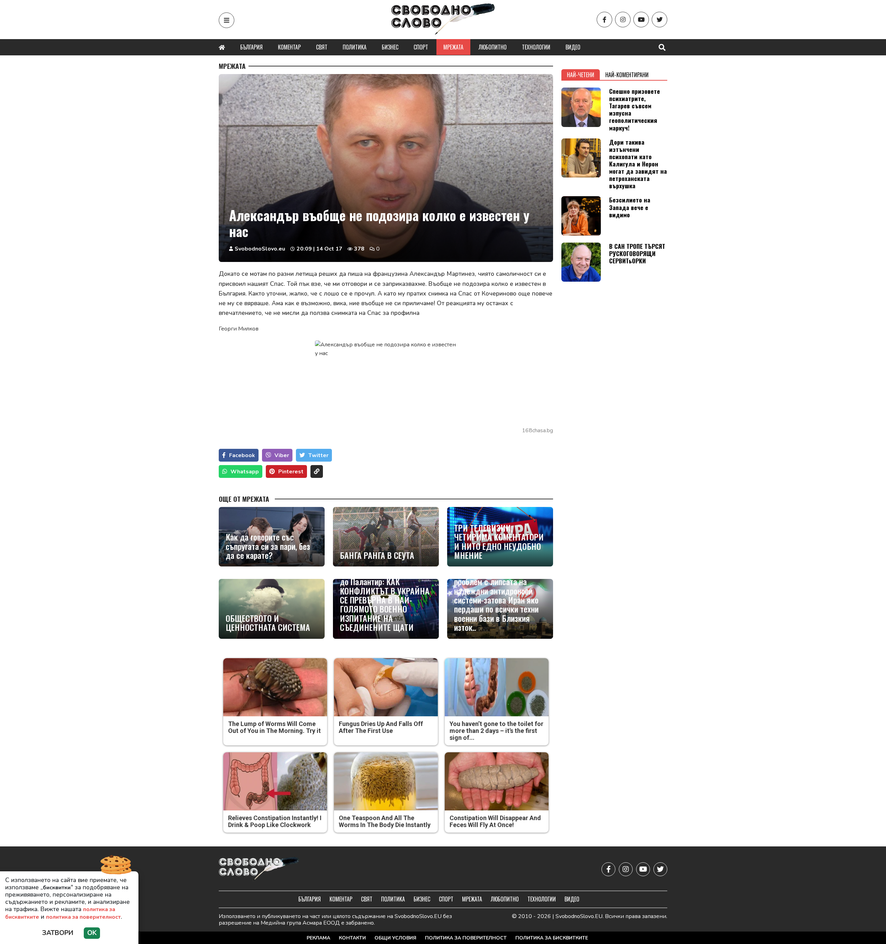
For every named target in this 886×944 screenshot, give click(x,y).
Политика (355, 47)
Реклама (318, 938)
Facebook (242, 455)
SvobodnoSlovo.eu (260, 249)
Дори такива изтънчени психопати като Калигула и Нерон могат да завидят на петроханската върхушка (638, 163)
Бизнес (390, 47)
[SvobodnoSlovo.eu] (259, 869)
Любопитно (493, 47)
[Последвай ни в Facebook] (604, 19)
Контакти (352, 938)
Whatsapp (244, 471)
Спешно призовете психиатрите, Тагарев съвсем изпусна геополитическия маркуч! (634, 109)
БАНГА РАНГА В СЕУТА (377, 555)
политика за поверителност (83, 917)
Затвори (57, 932)
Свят (321, 47)
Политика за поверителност (466, 938)
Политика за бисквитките (551, 938)
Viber (281, 455)
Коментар (289, 47)
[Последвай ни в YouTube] (641, 19)
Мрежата (453, 47)
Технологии (536, 47)
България (251, 47)
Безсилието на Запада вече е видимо (629, 207)
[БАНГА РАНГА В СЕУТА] (386, 536)
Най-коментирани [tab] (627, 75)
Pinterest (291, 471)
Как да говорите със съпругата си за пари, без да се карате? (268, 546)
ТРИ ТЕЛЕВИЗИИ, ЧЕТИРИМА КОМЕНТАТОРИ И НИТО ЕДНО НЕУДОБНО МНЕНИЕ (499, 541)
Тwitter (318, 455)
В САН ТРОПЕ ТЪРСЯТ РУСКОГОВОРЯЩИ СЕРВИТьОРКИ (637, 253)
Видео (573, 47)
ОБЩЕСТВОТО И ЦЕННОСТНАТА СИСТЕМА (268, 623)
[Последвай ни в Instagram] (623, 19)
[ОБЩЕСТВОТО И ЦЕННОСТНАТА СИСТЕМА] (272, 608)
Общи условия (395, 938)
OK (92, 932)
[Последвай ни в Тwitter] (659, 19)
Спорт (421, 47)
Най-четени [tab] (580, 75)
